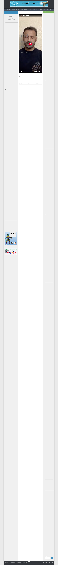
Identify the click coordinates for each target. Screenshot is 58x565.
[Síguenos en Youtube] (46, 562)
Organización (17, 9)
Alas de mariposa (21, 81)
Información (9, 9)
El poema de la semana (23, 11)
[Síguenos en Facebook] (44, 562)
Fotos (50, 9)
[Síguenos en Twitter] (43, 562)
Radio (47, 9)
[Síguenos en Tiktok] (51, 562)
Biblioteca (25, 9)
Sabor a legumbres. (37, 81)
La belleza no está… (30, 81)
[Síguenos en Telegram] (52, 562)
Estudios (22, 9)
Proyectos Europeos (35, 9)
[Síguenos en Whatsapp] (50, 562)
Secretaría (13, 9)
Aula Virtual (29, 9)
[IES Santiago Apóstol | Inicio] (29, 4)
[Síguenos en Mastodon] (49, 562)
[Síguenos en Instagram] (45, 562)
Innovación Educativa (42, 9)
